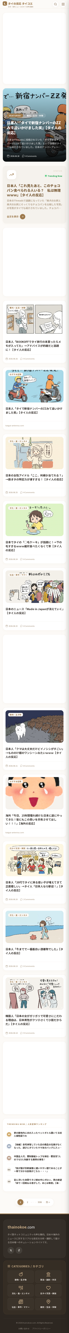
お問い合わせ (23, 1328)
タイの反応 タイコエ (20, 3)
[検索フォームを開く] (55, 4)
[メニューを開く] (63, 4)
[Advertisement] (34, 48)
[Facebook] (19, 1250)
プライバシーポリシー (41, 1328)
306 (40, 1203)
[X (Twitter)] (11, 1250)
